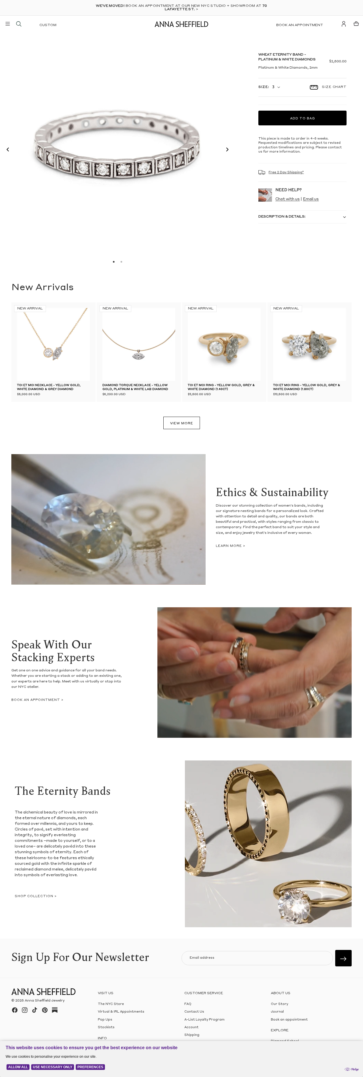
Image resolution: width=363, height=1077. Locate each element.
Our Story (279, 1004)
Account (191, 1027)
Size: (263, 87)
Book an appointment (299, 25)
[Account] (343, 24)
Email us (311, 199)
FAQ (187, 1004)
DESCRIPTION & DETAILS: (281, 216)
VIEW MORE (181, 423)
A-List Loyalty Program (204, 1019)
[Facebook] (14, 1010)
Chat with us (287, 199)
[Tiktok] (34, 1010)
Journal (277, 1011)
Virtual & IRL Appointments (121, 1011)
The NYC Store (111, 1004)
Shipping (191, 1035)
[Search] (18, 24)
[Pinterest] (44, 1010)
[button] (6, 150)
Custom (47, 25)
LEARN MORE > (230, 546)
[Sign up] (343, 958)
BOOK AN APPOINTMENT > (37, 700)
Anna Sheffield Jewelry (45, 1000)
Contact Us (194, 1011)
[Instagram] (24, 1010)
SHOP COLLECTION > (36, 896)
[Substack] (54, 1010)
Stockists (106, 1027)
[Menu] (7, 23)
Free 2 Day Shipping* (286, 172)
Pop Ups (105, 1019)
